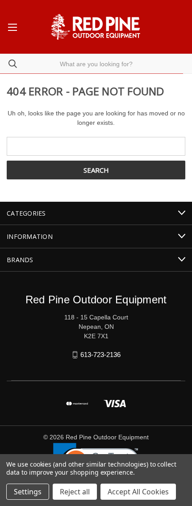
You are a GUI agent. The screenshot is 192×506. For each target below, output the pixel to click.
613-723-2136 (100, 354)
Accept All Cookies (138, 492)
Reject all (75, 492)
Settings (28, 492)
